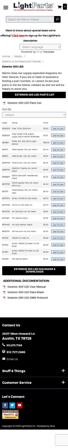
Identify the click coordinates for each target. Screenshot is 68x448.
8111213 (5, 238)
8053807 (6, 177)
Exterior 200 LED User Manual (27, 286)
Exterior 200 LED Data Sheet (26, 292)
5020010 (6, 128)
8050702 (6, 156)
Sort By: (7, 109)
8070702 (6, 191)
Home (6, 56)
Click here (18, 35)
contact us (38, 85)
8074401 (6, 224)
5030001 (6, 135)
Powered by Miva (46, 426)
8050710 (6, 170)
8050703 (6, 163)
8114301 (5, 259)
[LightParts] (34, 6)
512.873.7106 (14, 345)
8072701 (6, 211)
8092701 (6, 231)
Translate (48, 51)
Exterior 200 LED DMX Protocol (28, 297)
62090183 (6, 142)
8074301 (6, 218)
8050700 (6, 149)
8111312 (5, 245)
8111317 (5, 252)
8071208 (6, 205)
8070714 (6, 198)
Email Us (12, 359)
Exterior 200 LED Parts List (25, 103)
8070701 (6, 184)
